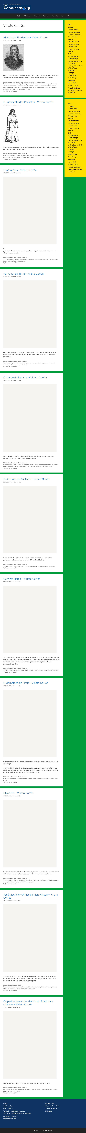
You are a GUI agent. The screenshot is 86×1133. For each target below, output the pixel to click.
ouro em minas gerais (20, 466)
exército (32, 155)
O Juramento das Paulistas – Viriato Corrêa (28, 102)
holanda (30, 670)
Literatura (28, 82)
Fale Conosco (8, 1108)
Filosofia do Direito (74, 88)
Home (5, 1103)
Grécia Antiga (72, 75)
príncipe (14, 261)
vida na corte (31, 988)
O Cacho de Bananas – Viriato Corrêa (25, 377)
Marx (62, 16)
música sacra (11, 988)
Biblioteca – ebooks (10, 1116)
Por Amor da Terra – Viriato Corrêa (23, 273)
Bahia (11, 778)
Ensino (13, 82)
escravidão (8, 880)
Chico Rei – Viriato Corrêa (18, 793)
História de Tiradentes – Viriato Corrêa (25, 37)
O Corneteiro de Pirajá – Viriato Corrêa (25, 682)
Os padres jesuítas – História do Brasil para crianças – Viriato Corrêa (28, 1003)
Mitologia (71, 73)
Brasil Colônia (17, 464)
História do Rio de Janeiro (33, 987)
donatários (21, 1089)
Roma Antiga (72, 78)
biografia (21, 84)
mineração (11, 466)
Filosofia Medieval (74, 32)
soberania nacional (49, 363)
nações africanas (14, 882)
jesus (18, 87)
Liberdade (24, 87)
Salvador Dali (49, 1103)
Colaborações (8, 1106)
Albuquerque (8, 363)
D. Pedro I (8, 259)
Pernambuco (46, 670)
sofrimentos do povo (16, 89)
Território (5, 364)
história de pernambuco (24, 363)
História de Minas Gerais (26, 880)
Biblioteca (8, 82)
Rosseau (45, 16)
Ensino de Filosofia (9, 1119)
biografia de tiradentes (30, 84)
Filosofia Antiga (73, 29)
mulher (9, 261)
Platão (19, 16)
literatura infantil (21, 157)
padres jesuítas (42, 566)
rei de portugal (40, 466)
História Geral (72, 46)
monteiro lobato (31, 87)
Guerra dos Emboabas (41, 155)
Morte (28, 157)
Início (69, 24)
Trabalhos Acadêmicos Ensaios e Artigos (17, 1113)
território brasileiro (14, 364)
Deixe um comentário (11, 91)
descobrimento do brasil (10, 85)
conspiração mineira (51, 84)
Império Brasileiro (29, 259)
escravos (20, 85)
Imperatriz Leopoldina (17, 259)
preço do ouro (31, 466)
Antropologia (72, 83)
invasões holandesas (37, 363)
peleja (32, 157)
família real (15, 880)
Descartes (37, 16)
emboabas (26, 155)
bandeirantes (9, 464)
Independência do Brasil (10, 87)
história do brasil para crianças (36, 464)
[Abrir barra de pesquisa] (68, 16)
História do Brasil (20, 82)
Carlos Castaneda (51, 1108)
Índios (25, 566)
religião (19, 1091)
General (23, 778)
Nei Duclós (48, 1111)
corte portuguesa (10, 987)
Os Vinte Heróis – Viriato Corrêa (21, 578)
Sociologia (71, 80)
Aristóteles (27, 16)
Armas (7, 155)
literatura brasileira (46, 987)
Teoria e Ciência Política (38, 82)
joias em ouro (49, 464)
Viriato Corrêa (26, 89)
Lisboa (51, 259)
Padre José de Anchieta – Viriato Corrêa (26, 479)
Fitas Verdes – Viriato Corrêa (20, 169)
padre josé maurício (21, 988)
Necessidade (40, 87)
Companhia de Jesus (11, 1089)
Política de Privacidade (52, 1106)
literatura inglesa (32, 566)
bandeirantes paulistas (11, 84)
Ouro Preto (48, 87)
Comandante (41, 84)
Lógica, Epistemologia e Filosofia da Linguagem (75, 68)
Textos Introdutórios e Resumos (14, 1111)
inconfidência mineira (50, 85)
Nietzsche (55, 16)
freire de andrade (28, 85)
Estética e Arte (73, 85)
